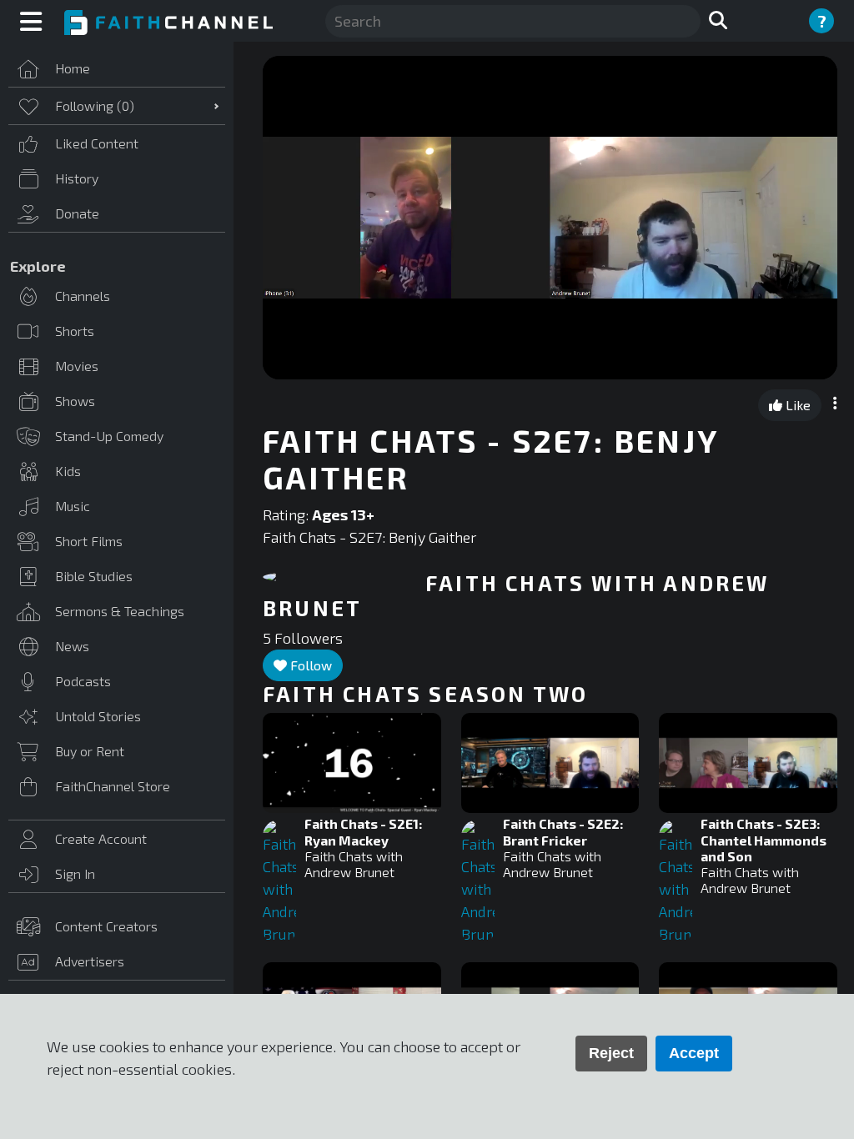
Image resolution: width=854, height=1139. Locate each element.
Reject (611, 1053)
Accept (694, 1053)
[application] (550, 217)
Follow (309, 665)
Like (796, 405)
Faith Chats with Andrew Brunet (353, 864)
